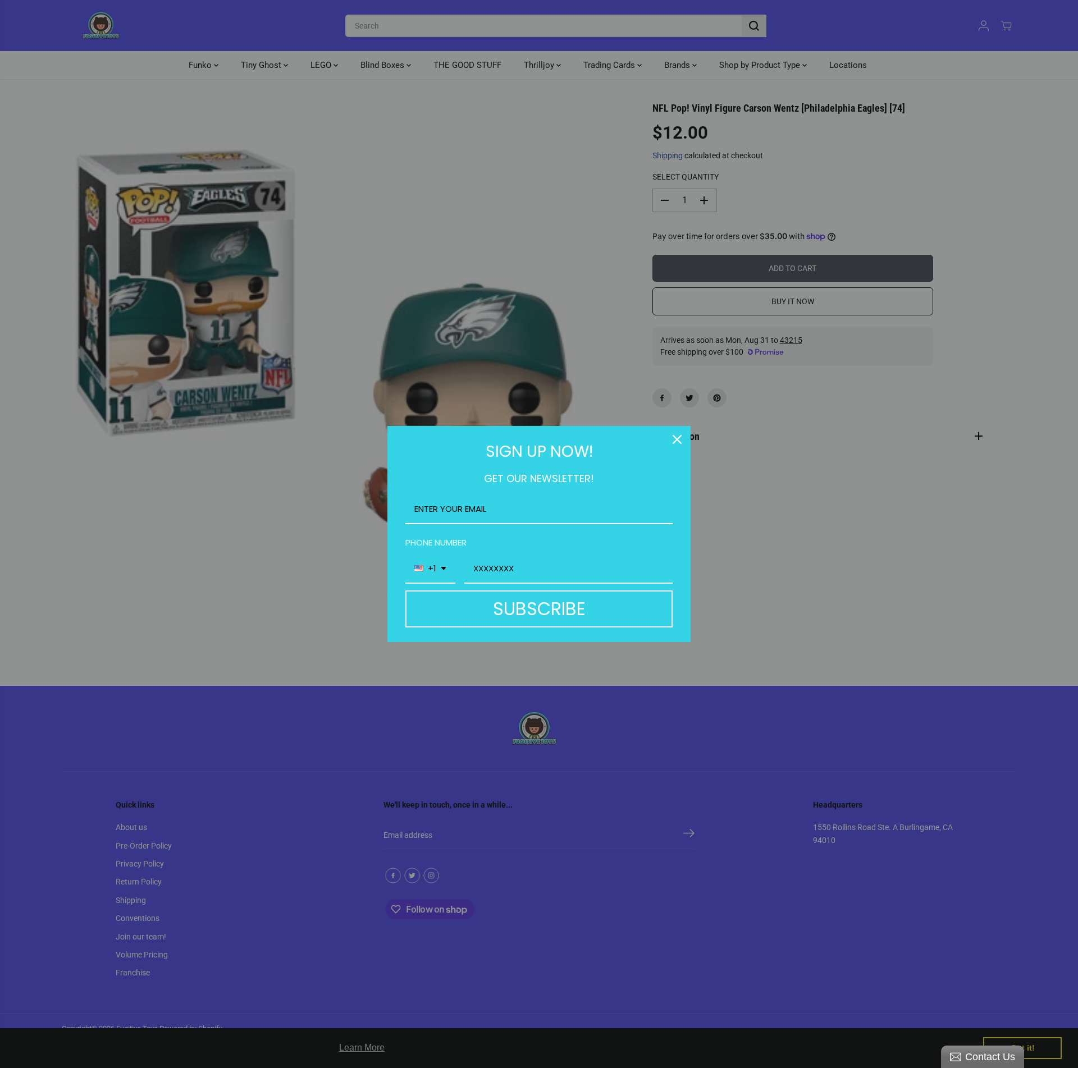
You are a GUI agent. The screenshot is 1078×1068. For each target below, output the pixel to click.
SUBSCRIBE (539, 608)
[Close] (677, 439)
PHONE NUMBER (436, 542)
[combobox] (430, 569)
